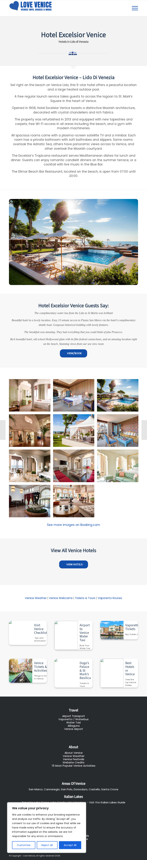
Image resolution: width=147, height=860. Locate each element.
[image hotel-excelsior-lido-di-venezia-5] (75, 432)
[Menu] (133, 8)
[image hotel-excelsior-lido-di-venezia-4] (31, 432)
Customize (23, 845)
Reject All (47, 845)
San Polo (66, 789)
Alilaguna (74, 726)
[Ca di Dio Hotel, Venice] (3, 430)
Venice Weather (36, 598)
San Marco (36, 789)
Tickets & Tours (85, 598)
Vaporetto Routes (110, 598)
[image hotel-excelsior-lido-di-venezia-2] (75, 396)
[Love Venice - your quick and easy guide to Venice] (31, 8)
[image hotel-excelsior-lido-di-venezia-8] (75, 467)
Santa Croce (109, 789)
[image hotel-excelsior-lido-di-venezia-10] (31, 502)
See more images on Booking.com (73, 525)
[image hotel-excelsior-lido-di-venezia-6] (119, 432)
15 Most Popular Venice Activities (73, 766)
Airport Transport (73, 716)
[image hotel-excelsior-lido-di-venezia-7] (31, 467)
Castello (94, 789)
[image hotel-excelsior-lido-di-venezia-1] (31, 396)
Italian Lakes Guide (113, 802)
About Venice (74, 753)
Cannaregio (52, 789)
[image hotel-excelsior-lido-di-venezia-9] (119, 467)
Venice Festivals (73, 759)
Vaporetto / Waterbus (73, 719)
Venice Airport (73, 729)
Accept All (70, 845)
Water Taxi (73, 722)
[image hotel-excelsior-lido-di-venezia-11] (75, 502)
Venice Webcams (61, 598)
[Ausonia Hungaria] (144, 430)
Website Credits (73, 762)
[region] (46, 827)
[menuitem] (133, 8)
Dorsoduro (80, 789)
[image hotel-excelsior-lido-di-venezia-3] (119, 396)
